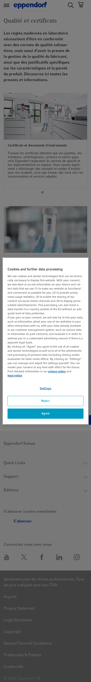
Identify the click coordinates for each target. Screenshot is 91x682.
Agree (45, 413)
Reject (45, 400)
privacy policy (57, 371)
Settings (45, 388)
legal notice (15, 375)
